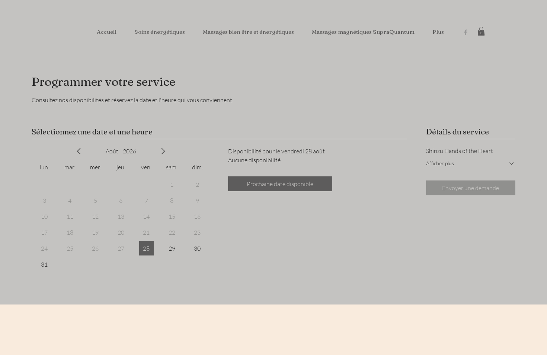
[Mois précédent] (78, 151)
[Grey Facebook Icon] (465, 32)
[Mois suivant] (163, 151)
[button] (481, 31)
